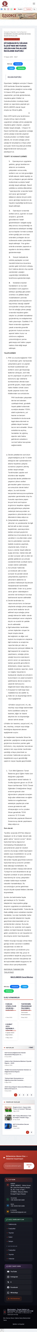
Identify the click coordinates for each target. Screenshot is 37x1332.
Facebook (18, 64)
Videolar (11, 1258)
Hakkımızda (12, 1224)
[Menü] (34, 3)
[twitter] (4, 9)
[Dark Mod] (34, 9)
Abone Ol (29, 1166)
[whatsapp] (11, 9)
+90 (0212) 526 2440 (18, 1200)
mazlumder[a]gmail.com (18, 1212)
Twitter (11, 68)
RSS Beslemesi (15, 1298)
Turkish (28, 9)
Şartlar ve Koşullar (18, 1324)
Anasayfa (7, 32)
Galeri (10, 1237)
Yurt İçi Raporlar (21, 32)
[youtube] (14, 9)
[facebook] (1, 9)
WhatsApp (21, 68)
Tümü (31, 1047)
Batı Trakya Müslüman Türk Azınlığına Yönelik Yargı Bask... (22, 1117)
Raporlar (13, 32)
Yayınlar (11, 1233)
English (20, 9)
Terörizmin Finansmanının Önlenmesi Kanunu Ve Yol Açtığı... (27, 1008)
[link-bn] (18, 16)
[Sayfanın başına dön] (2, 1330)
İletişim (11, 1241)
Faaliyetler (12, 1228)
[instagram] (8, 9)
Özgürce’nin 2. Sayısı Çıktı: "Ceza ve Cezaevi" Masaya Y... (22, 1109)
